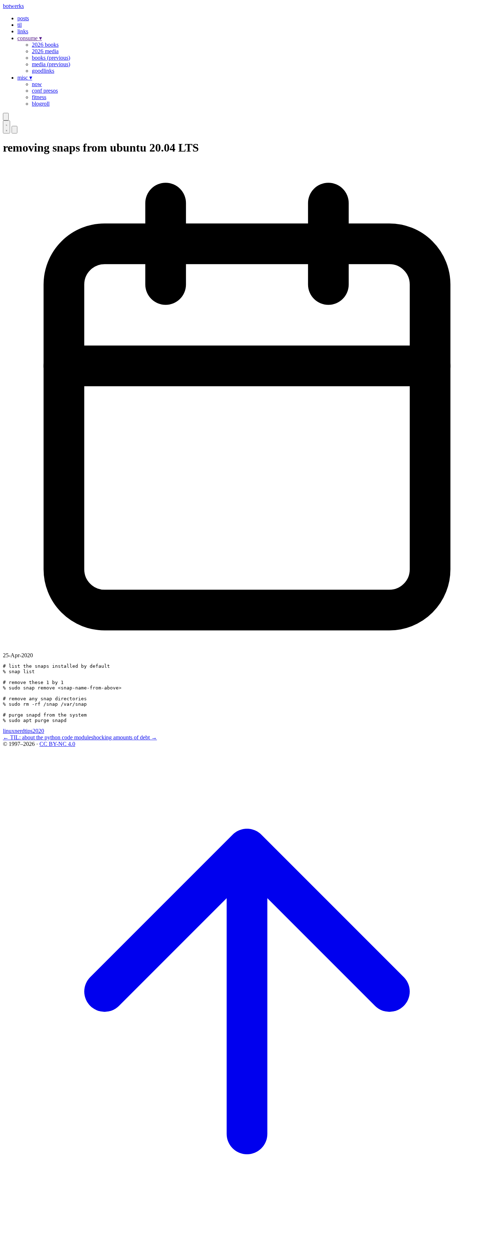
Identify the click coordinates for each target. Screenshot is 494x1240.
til (19, 25)
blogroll (41, 104)
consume (29, 38)
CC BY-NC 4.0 (57, 744)
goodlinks (43, 71)
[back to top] (247, 1234)
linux (8, 731)
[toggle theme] (6, 126)
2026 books (45, 45)
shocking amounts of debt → (124, 737)
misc (24, 78)
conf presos (45, 91)
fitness (39, 97)
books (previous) (51, 58)
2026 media (45, 51)
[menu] (14, 129)
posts (23, 18)
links (22, 31)
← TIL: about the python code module (47, 737)
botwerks (13, 6)
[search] (6, 116)
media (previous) (51, 64)
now (37, 84)
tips (29, 731)
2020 (38, 731)
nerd (19, 731)
